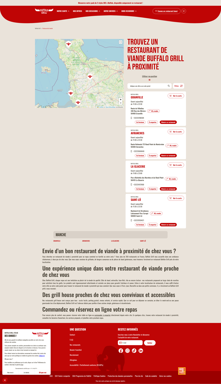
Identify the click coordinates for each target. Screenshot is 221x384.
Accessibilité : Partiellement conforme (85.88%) (86, 365)
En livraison (140, 122)
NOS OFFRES (77, 11)
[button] (68, 44)
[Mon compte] (183, 11)
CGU (51, 376)
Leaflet (101, 107)
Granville (137, 97)
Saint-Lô (136, 199)
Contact (72, 334)
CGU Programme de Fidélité (81, 376)
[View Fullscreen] (120, 42)
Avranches (137, 133)
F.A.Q (71, 339)
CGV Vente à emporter (62, 376)
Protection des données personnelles (120, 376)
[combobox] (149, 86)
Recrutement (74, 355)
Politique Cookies (99, 376)
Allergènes (73, 360)
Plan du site (139, 376)
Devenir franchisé (76, 349)
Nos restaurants (75, 344)
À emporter (152, 122)
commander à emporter (102, 315)
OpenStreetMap (110, 107)
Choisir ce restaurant (168, 122)
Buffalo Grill (37, 28)
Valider (149, 342)
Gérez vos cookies (165, 376)
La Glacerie (138, 166)
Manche (61, 234)
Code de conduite (151, 376)
